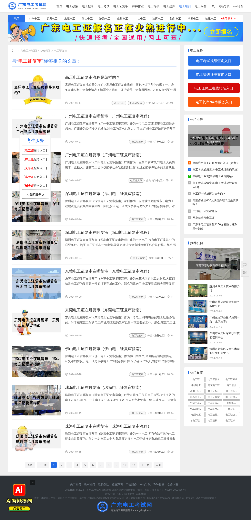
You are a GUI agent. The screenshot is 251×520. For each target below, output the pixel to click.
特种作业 (138, 6)
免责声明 (117, 484)
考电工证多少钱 (197, 420)
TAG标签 (45, 50)
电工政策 (72, 6)
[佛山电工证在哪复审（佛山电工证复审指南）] (36, 361)
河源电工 (193, 18)
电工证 (196, 379)
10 (124, 465)
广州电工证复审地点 (205, 211)
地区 (16, 18)
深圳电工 (51, 18)
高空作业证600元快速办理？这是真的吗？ (215, 202)
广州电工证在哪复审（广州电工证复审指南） (104, 154)
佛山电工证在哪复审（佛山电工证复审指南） (104, 348)
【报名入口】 (35, 150)
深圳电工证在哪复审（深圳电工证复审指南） (104, 193)
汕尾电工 (210, 18)
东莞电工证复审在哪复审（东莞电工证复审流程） (108, 271)
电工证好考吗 (233, 420)
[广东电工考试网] (28, 8)
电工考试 (103, 6)
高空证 (231, 408)
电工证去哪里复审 (215, 402)
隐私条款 (103, 484)
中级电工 (196, 385)
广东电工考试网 (27, 50)
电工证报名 (214, 379)
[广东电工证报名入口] (125, 40)
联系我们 (89, 484)
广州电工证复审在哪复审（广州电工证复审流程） (108, 116)
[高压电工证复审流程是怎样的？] (36, 90)
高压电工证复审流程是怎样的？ (92, 77)
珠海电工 (104, 18)
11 (134, 465)
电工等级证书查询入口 (213, 74)
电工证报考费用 (215, 414)
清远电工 (157, 18)
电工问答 (200, 6)
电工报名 (88, 6)
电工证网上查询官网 (197, 408)
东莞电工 (69, 18)
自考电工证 (196, 397)
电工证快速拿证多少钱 (233, 414)
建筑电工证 (214, 385)
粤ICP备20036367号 (175, 489)
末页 (158, 465)
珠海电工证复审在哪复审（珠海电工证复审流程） (108, 426)
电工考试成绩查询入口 (213, 60)
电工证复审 (120, 6)
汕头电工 (175, 18)
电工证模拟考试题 (215, 420)
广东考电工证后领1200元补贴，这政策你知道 (215, 226)
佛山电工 (87, 18)
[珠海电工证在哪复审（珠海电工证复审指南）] (36, 400)
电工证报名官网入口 (215, 391)
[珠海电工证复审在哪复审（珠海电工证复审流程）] (36, 438)
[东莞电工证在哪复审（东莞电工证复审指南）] (36, 322)
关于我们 (75, 484)
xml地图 (238, 6)
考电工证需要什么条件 (197, 391)
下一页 (145, 465)
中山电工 (140, 18)
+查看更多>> (228, 18)
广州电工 (34, 18)
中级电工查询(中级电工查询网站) (213, 176)
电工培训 (185, 6)
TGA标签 (159, 484)
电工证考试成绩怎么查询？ (209, 193)
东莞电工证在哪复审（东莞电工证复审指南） (104, 309)
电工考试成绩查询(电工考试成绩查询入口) (215, 185)
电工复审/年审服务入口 (214, 101)
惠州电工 (122, 18)
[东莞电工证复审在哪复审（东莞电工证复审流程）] (36, 283)
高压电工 (119, 103)
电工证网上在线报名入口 (213, 88)
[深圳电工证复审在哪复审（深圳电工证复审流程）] (36, 245)
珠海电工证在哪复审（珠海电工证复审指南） (104, 387)
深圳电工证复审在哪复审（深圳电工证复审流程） (108, 232)
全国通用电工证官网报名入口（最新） (216, 163)
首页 (59, 6)
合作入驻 (172, 484)
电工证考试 (231, 379)
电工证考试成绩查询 (215, 408)
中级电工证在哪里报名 (197, 402)
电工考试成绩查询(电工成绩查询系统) (215, 169)
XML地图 (141, 494)
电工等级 (153, 6)
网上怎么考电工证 (204, 217)
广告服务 (131, 484)
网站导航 (223, 6)
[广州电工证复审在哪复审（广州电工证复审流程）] (36, 128)
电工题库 (169, 6)
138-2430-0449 (125, 494)
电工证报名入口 (233, 397)
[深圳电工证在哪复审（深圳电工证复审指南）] (36, 206)
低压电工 (196, 414)
